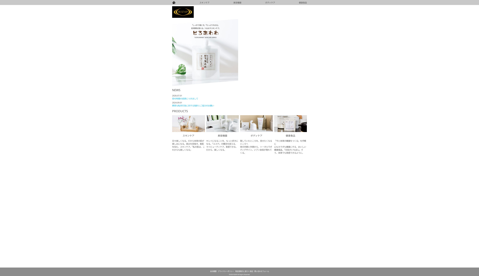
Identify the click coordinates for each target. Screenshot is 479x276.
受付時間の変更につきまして (185, 98)
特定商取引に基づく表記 (244, 271)
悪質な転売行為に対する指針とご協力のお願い (193, 105)
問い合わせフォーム (261, 271)
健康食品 (303, 2)
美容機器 (237, 2)
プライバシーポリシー (226, 271)
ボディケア (270, 2)
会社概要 (213, 271)
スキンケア (204, 2)
